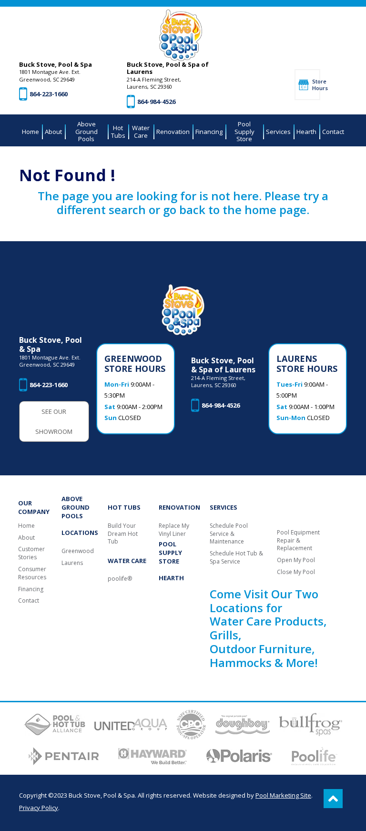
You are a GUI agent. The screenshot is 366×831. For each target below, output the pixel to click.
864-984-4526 (156, 101)
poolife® (120, 579)
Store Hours (316, 84)
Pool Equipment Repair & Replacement (298, 541)
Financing (30, 589)
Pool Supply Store (170, 552)
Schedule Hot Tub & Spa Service (236, 557)
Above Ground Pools (75, 507)
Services (223, 507)
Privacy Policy (38, 807)
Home (26, 526)
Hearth (171, 578)
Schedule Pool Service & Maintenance (229, 534)
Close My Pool (296, 572)
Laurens (72, 563)
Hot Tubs (124, 507)
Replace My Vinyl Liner (174, 530)
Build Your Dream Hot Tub (123, 534)
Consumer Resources (32, 573)
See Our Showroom (53, 421)
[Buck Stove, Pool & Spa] (180, 35)
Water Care (127, 560)
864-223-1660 (49, 94)
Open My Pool (296, 560)
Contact (28, 601)
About (26, 538)
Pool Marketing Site (283, 795)
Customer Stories (31, 553)
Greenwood (77, 551)
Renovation (179, 507)
